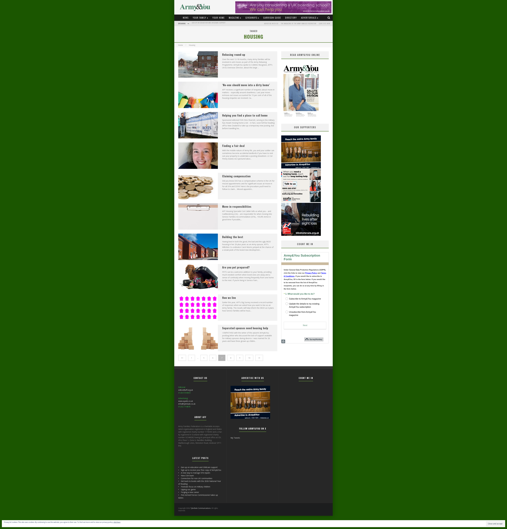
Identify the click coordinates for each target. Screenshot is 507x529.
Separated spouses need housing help (245, 328)
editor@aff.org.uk (185, 390)
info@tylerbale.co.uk (186, 404)
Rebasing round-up (233, 55)
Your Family (199, 17)
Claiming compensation (236, 176)
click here (116, 522)
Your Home (218, 17)
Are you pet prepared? (236, 267)
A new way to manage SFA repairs (195, 473)
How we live (229, 298)
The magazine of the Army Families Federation (298, 23)
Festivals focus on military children (195, 486)
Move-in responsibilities (236, 206)
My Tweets (235, 438)
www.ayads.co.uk (185, 401)
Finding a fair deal (233, 146)
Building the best (232, 237)
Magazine (234, 17)
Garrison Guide (272, 17)
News (186, 17)
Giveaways (251, 17)
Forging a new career (190, 492)
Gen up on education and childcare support (199, 467)
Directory (291, 17)
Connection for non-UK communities (196, 478)
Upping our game (188, 489)
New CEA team (187, 475)
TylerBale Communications (201, 508)
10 (249, 358)
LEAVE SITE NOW (324, 23)
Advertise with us (271, 23)
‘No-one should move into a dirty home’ (246, 85)
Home (180, 45)
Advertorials (308, 17)
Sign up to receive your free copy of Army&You (210, 24)
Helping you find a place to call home (245, 115)
